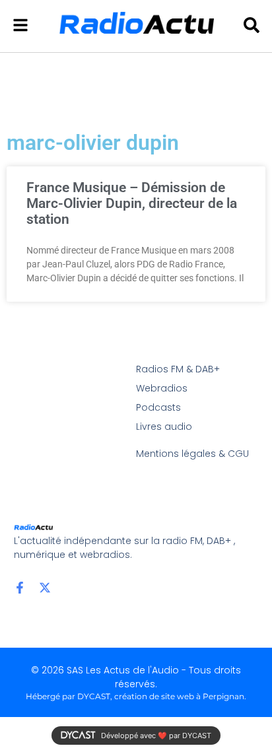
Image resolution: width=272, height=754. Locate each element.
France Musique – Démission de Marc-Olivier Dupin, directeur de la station (131, 203)
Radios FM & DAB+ (178, 369)
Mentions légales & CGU (192, 453)
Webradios (161, 388)
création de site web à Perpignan (179, 696)
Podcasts (158, 407)
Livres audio (164, 426)
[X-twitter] (45, 588)
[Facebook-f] (20, 588)
